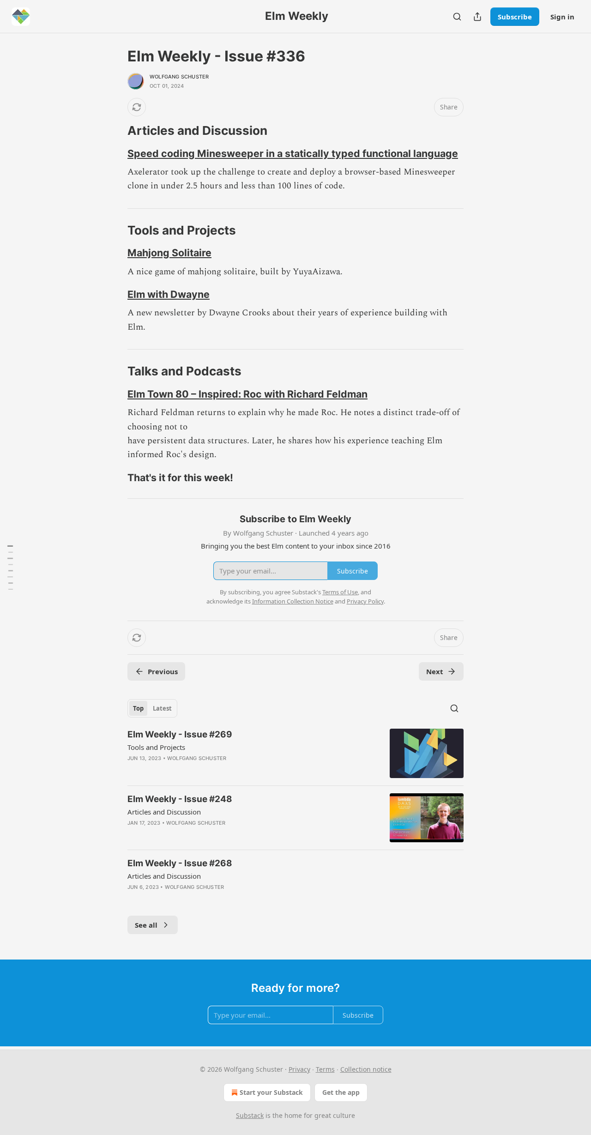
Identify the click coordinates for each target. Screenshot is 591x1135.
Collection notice (366, 1069)
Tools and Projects (156, 747)
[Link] (114, 130)
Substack (250, 1115)
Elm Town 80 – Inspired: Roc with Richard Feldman (247, 394)
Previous (163, 671)
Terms (325, 1069)
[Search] (457, 16)
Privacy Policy (365, 601)
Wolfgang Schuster (179, 76)
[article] (295, 753)
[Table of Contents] (10, 567)
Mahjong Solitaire (169, 253)
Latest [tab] (162, 708)
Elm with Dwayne (168, 294)
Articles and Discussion (164, 811)
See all (146, 925)
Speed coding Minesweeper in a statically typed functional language (292, 153)
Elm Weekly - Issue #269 (179, 734)
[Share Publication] (477, 16)
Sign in (562, 16)
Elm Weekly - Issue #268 (179, 863)
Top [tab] (138, 708)
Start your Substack (271, 1092)
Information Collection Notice (292, 601)
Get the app (341, 1092)
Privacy (299, 1069)
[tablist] (152, 708)
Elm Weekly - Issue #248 (179, 799)
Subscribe (515, 16)
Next (434, 671)
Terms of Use (340, 592)
